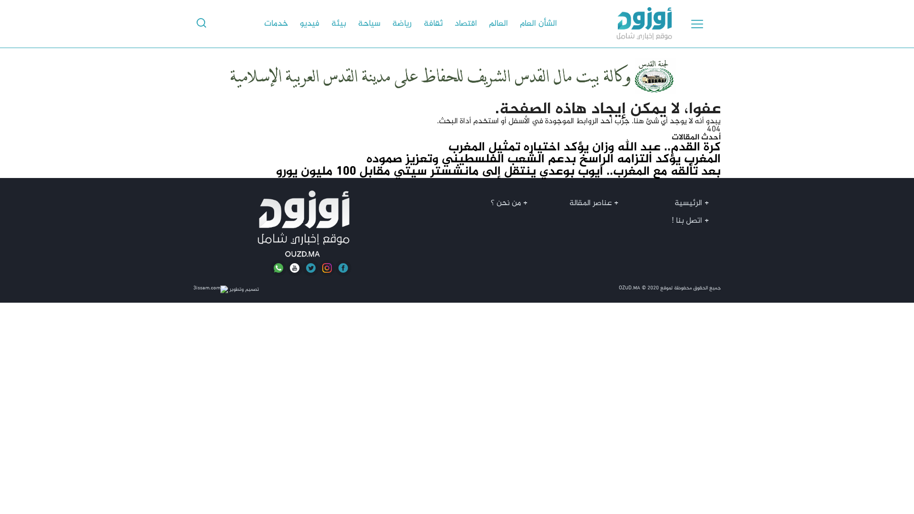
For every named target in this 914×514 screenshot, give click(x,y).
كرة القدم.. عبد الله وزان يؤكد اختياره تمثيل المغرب (584, 148)
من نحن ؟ (506, 203)
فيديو (309, 24)
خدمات (276, 24)
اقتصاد (466, 24)
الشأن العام (538, 24)
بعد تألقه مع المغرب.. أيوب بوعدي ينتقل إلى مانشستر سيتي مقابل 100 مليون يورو (498, 172)
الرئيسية (688, 203)
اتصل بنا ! (687, 220)
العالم (498, 24)
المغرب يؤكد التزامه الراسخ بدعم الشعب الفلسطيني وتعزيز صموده (544, 159)
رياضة (402, 24)
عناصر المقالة (590, 203)
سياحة (369, 24)
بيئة (338, 24)
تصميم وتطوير (243, 289)
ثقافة (433, 24)
